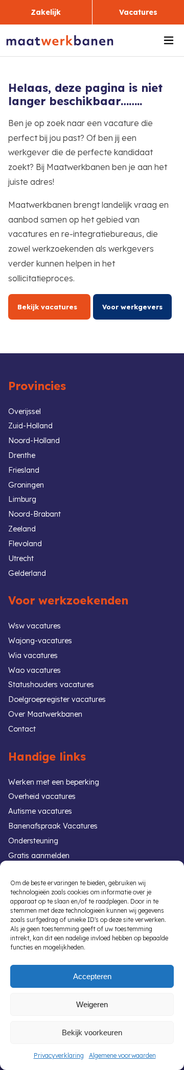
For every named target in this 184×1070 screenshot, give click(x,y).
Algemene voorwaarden (122, 1055)
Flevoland (25, 543)
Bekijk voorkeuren (92, 1032)
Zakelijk (46, 12)
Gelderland (27, 573)
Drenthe (21, 455)
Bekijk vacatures (49, 307)
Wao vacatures (34, 670)
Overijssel (24, 411)
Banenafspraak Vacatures (53, 826)
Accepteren (92, 976)
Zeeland (22, 528)
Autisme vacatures (40, 811)
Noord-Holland (34, 440)
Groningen (26, 485)
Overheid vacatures (42, 796)
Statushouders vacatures (51, 684)
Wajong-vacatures (40, 640)
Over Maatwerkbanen (45, 714)
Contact (22, 729)
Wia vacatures (33, 655)
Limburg (22, 499)
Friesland (23, 470)
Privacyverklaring (59, 1055)
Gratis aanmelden (39, 855)
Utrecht (21, 558)
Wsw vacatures (34, 625)
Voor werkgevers (132, 307)
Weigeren (92, 1004)
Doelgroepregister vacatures (57, 699)
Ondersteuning (33, 840)
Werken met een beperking (53, 782)
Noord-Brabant (34, 514)
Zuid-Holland (30, 425)
